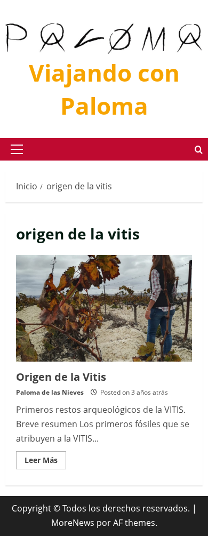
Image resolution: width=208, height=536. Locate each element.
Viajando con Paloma (104, 89)
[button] (16, 149)
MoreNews (72, 523)
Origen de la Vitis (104, 308)
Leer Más (45, 461)
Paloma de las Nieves (50, 392)
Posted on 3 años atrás (134, 392)
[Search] (199, 149)
